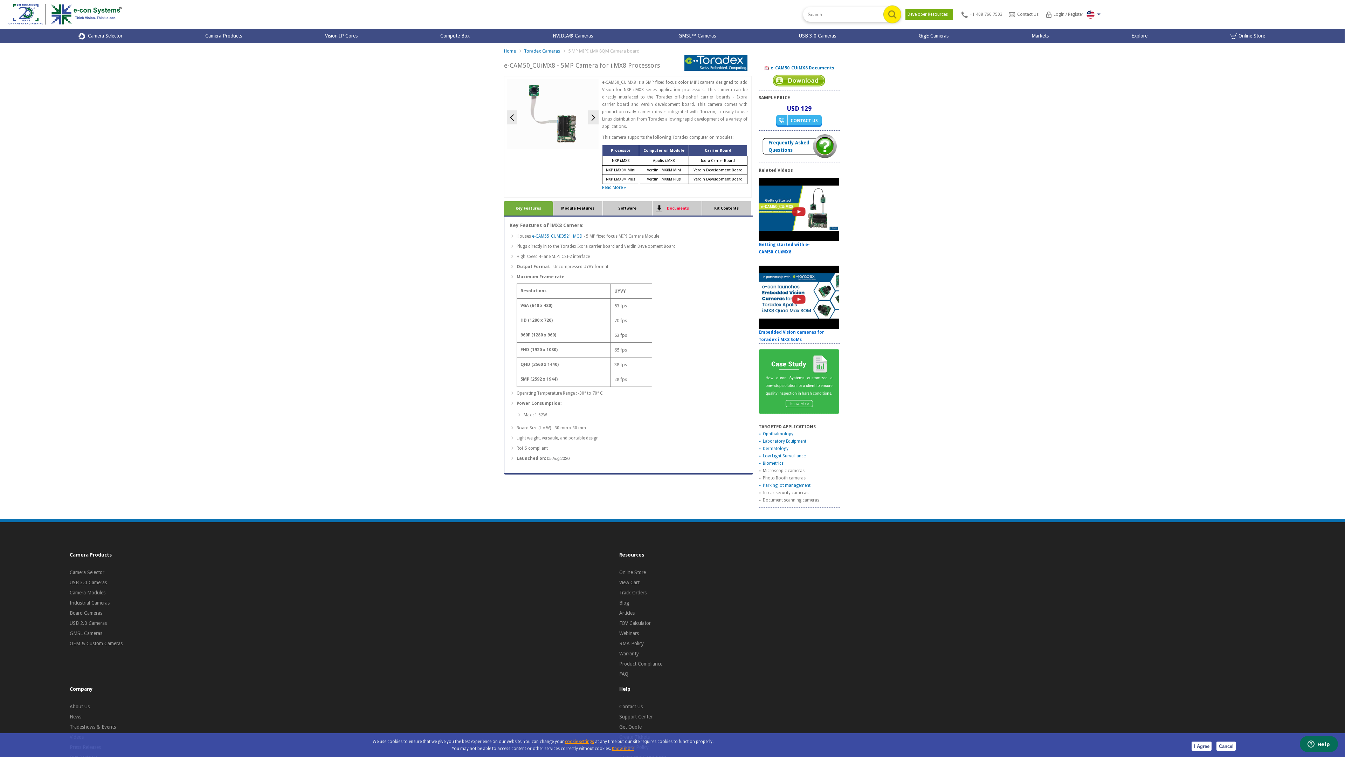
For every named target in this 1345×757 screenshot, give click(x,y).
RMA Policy (631, 643)
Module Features (577, 208)
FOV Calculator (635, 623)
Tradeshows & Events (93, 727)
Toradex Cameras (542, 51)
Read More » (614, 187)
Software (627, 208)
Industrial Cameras (90, 603)
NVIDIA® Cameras (574, 36)
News (75, 717)
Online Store (1251, 36)
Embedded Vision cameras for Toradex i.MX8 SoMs (791, 336)
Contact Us (631, 706)
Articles (627, 613)
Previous (512, 117)
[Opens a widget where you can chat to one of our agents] (1318, 744)
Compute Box (455, 36)
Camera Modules (87, 592)
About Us (80, 706)
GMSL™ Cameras (697, 36)
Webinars (629, 633)
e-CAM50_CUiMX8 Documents (802, 68)
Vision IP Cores (341, 36)
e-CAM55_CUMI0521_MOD (557, 236)
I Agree (1201, 746)
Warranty (629, 653)
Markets (1040, 36)
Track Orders (633, 592)
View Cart (629, 582)
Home (510, 51)
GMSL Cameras (86, 633)
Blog (624, 603)
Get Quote (630, 727)
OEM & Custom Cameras (96, 643)
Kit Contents (726, 208)
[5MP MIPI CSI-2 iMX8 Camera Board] (553, 113)
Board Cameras (86, 613)
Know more (623, 748)
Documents (677, 208)
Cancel (1226, 746)
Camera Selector (104, 36)
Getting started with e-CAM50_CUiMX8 (784, 248)
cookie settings (579, 741)
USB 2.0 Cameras (88, 623)
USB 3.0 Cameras (817, 36)
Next (593, 117)
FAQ (623, 674)
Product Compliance (640, 664)
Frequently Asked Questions (788, 146)
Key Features (528, 208)
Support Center (636, 717)
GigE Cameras (934, 36)
